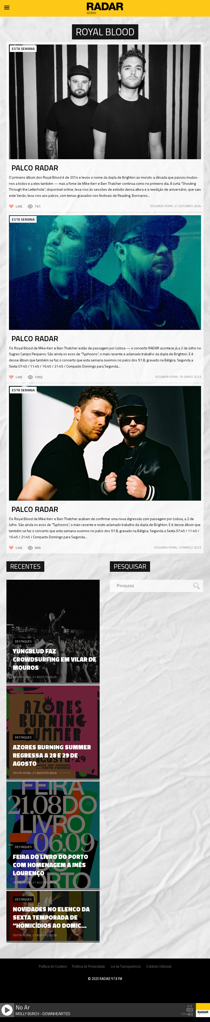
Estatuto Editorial (158, 966)
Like (19, 206)
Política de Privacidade (88, 966)
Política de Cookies (53, 966)
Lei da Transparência (126, 966)
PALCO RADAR (35, 168)
